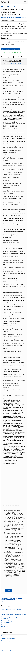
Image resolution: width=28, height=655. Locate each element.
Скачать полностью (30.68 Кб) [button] (10, 49)
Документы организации (8, 638)
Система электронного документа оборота (13, 614)
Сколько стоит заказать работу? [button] (11, 52)
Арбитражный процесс (13, 6)
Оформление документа (8, 636)
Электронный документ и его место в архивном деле (11, 621)
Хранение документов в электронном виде (13, 612)
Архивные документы (7, 641)
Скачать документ (15, 63)
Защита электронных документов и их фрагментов (12, 625)
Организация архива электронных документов (11, 617)
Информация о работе (11, 599)
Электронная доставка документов (11, 609)
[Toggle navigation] (25, 2)
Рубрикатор (4, 6)
